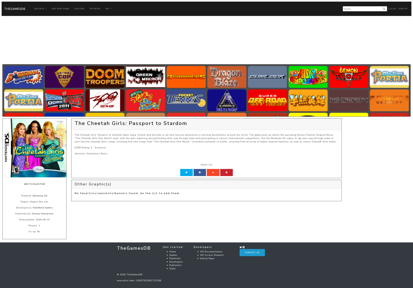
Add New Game (60, 8)
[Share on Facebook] (200, 172)
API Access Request (212, 255)
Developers (176, 261)
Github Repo (207, 258)
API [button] (107, 8)
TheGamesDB (14, 9)
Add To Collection (34, 184)
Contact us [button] (252, 252)
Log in (392, 8)
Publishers (175, 265)
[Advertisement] (206, 40)
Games (173, 255)
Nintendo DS (40, 195)
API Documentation (211, 251)
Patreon (95, 8)
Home (172, 251)
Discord (80, 8)
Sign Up (403, 8)
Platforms (175, 258)
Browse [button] (40, 8)
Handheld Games (43, 207)
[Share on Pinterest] (226, 172)
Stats (172, 268)
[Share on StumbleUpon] (213, 172)
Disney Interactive (42, 213)
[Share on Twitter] (186, 172)
